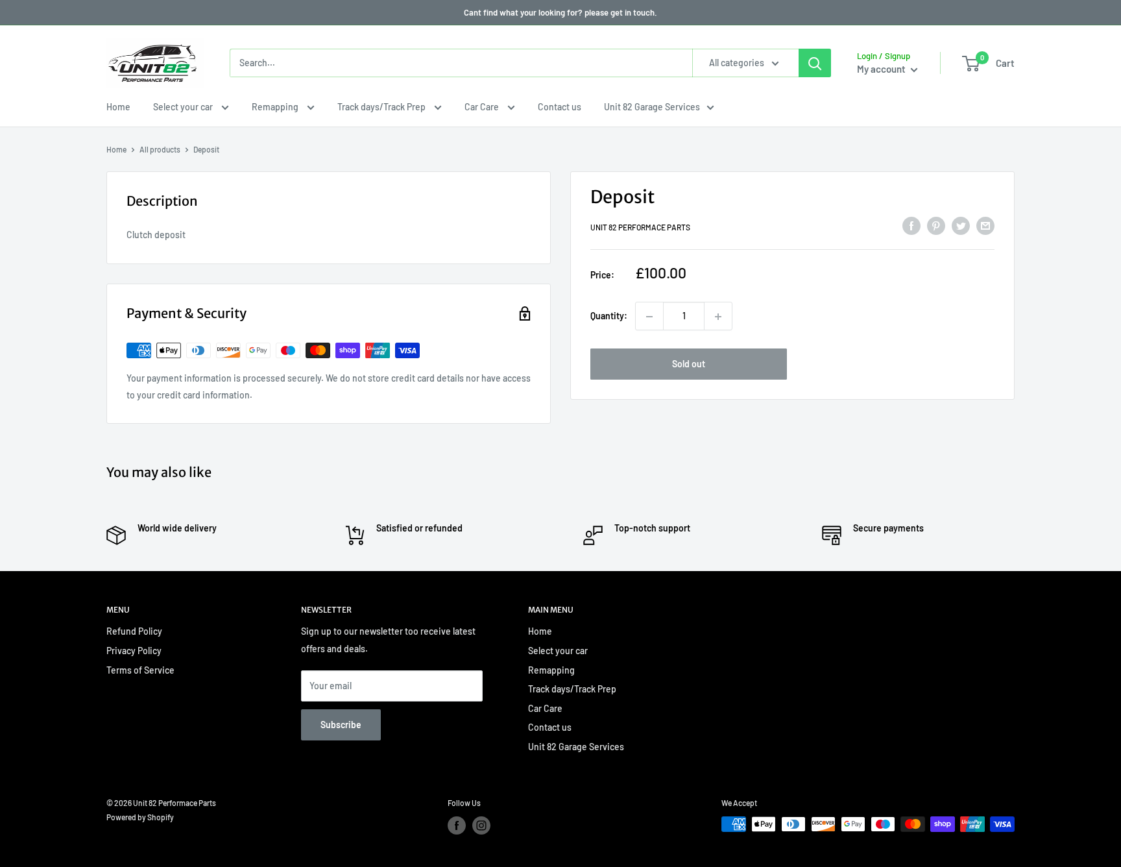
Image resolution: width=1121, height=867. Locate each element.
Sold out (688, 364)
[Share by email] (985, 226)
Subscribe (340, 724)
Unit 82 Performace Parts (640, 227)
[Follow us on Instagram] (481, 825)
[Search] (815, 63)
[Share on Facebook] (911, 226)
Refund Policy (134, 631)
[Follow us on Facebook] (457, 825)
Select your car (184, 106)
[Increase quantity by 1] (718, 316)
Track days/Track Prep (382, 106)
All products (159, 149)
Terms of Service (140, 670)
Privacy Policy (134, 650)
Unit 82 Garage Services (652, 106)
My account (882, 69)
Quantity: (608, 316)
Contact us (559, 106)
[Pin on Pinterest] (936, 226)
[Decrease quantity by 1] (649, 316)
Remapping (276, 106)
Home (118, 106)
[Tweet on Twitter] (961, 226)
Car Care (482, 106)
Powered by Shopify (140, 817)
